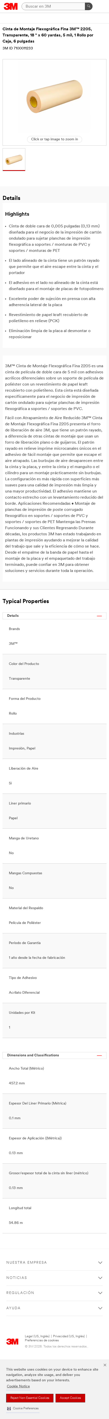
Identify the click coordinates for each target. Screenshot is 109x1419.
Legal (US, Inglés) (37, 1336)
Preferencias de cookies (42, 1340)
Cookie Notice (18, 1386)
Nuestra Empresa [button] (26, 1263)
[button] (23, 1408)
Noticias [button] (16, 1278)
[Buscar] (89, 6)
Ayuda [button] (13, 1308)
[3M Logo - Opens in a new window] (11, 6)
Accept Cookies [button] (70, 1398)
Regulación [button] (20, 1293)
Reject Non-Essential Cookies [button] (29, 1398)
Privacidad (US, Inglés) (69, 1336)
